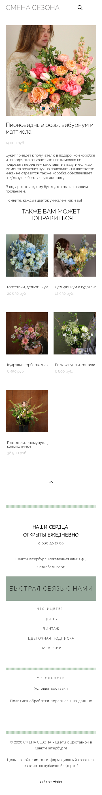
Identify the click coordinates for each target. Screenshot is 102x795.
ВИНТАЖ (51, 629)
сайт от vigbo (51, 781)
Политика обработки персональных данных (51, 701)
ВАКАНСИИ (51, 648)
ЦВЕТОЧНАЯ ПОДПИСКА (51, 638)
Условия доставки (51, 689)
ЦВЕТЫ (51, 619)
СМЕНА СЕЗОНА (33, 7)
